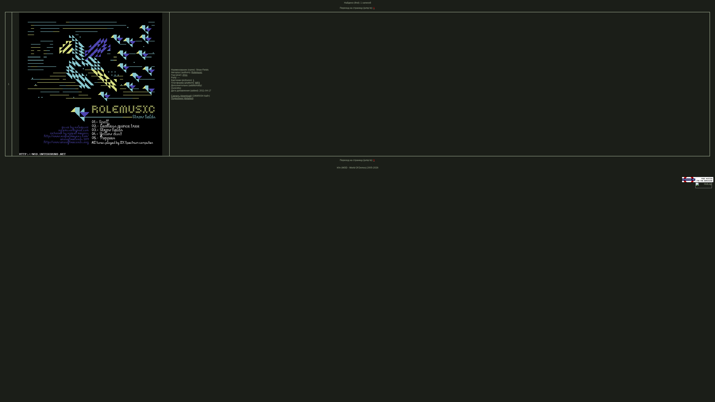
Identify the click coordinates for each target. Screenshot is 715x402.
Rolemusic (196, 72)
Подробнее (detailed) (182, 98)
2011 (185, 75)
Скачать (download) (181, 96)
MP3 (197, 83)
